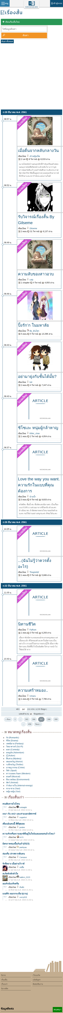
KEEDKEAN (32, 7)
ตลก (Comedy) (12, 749)
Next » (37, 724)
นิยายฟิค (4, 989)
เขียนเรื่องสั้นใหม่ (12, 22)
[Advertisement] (31, 76)
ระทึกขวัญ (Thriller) (14, 764)
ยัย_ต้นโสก (34, 331)
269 (55, 719)
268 (48, 719)
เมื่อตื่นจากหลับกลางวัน (38, 150)
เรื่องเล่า (4, 984)
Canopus (23, 857)
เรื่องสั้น (4, 980)
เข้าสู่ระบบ (57, 3)
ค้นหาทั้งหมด (7, 41)
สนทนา (57, 1009)
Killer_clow (34, 433)
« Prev (8, 719)
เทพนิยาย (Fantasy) (15, 743)
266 (33, 719)
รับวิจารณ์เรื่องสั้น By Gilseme (36, 219)
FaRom (32, 630)
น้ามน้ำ (32, 497)
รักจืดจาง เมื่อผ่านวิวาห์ (14, 863)
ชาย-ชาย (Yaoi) (13, 788)
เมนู (6, 3)
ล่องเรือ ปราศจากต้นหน (14, 853)
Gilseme (33, 228)
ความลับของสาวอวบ (36, 274)
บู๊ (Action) (10, 755)
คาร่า (21, 837)
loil (30, 382)
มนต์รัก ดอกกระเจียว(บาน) (15, 893)
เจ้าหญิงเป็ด (34, 156)
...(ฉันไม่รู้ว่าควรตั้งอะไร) (34, 563)
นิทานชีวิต (27, 624)
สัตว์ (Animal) (12, 782)
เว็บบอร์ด (36, 975)
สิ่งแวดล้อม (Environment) (17, 779)
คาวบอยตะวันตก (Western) (18, 773)
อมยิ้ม (21, 867)
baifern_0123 (24, 877)
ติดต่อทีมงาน (38, 984)
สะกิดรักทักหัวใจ (10, 873)
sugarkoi (23, 817)
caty (31, 280)
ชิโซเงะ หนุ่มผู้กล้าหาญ (38, 427)
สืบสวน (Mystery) (13, 758)
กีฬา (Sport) (11, 770)
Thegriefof (34, 572)
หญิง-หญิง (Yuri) (13, 791)
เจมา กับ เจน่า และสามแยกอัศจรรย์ (19, 813)
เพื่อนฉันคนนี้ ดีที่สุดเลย (14, 823)
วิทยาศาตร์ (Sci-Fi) (14, 746)
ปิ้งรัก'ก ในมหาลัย (33, 325)
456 (29, 724)
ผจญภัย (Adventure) (15, 752)
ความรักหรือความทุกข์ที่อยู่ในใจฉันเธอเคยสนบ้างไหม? (29, 833)
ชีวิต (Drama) (12, 740)
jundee (22, 827)
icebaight (23, 807)
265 (26, 719)
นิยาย (3, 975)
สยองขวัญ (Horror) (14, 761)
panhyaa (23, 847)
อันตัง (21, 887)
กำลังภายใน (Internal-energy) (19, 785)
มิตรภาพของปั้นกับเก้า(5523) (16, 843)
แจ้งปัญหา (37, 980)
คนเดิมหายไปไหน (11, 804)
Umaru (32, 696)
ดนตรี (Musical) (13, 776)
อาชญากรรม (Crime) (15, 767)
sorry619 (23, 897)
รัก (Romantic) (12, 737)
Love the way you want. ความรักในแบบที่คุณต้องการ (39, 485)
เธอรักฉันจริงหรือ (11, 883)
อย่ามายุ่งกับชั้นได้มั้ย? (37, 376)
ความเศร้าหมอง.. (33, 690)
